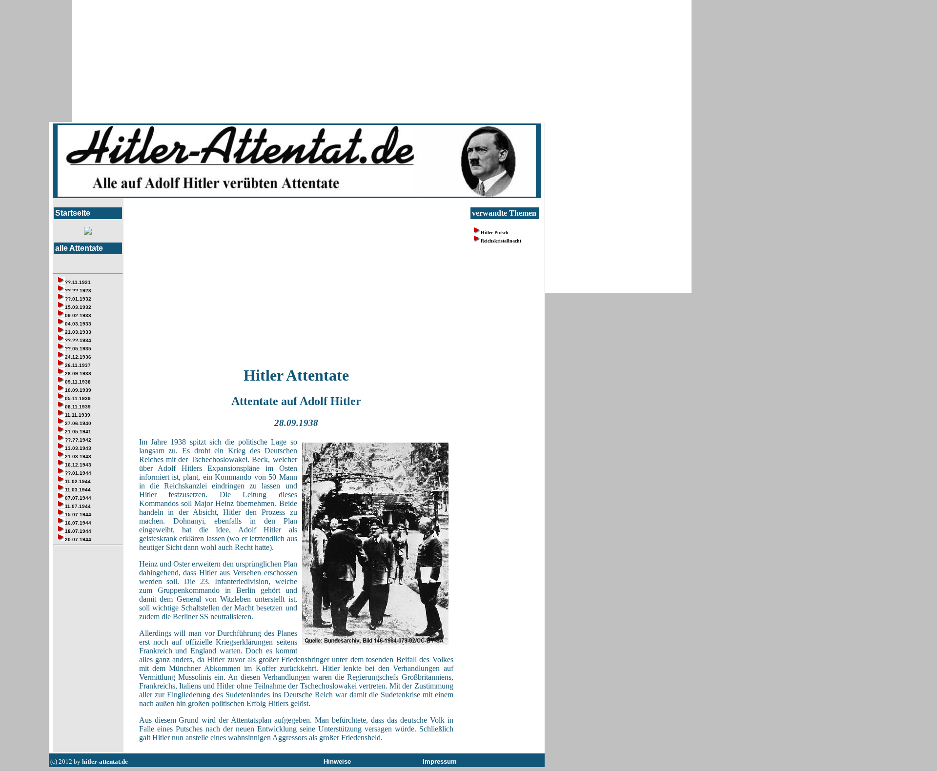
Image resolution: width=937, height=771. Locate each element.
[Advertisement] (296, 287)
